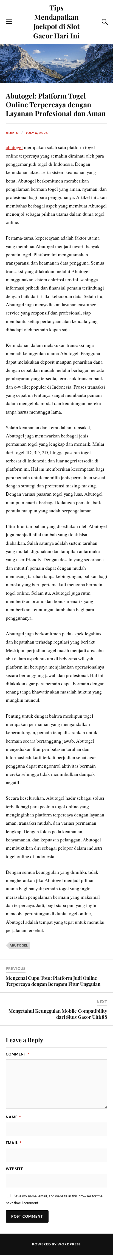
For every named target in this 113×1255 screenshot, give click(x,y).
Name (13, 1117)
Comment (18, 1054)
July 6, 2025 (37, 133)
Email (13, 1143)
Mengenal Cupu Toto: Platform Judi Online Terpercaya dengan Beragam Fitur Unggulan (53, 981)
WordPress (69, 1244)
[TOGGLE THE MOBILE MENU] (9, 22)
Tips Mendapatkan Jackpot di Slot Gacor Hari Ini (56, 21)
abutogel (14, 147)
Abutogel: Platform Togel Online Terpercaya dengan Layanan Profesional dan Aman (56, 104)
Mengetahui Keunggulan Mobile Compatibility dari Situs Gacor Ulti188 (58, 1014)
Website (14, 1169)
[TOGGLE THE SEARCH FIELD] (104, 22)
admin (12, 133)
